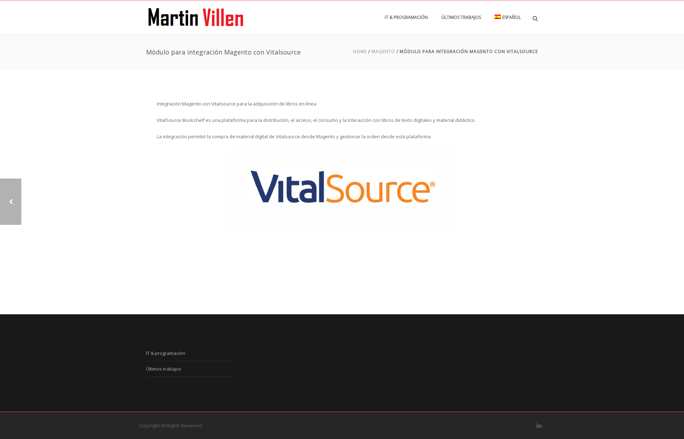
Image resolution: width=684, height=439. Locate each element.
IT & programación (406, 17)
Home (360, 51)
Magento (383, 51)
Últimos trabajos (461, 17)
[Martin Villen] (195, 17)
